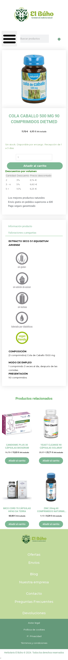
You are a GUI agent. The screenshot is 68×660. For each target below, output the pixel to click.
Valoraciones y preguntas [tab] (22, 232)
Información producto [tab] (20, 226)
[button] (9, 38)
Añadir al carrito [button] (17, 460)
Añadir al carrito (34, 165)
